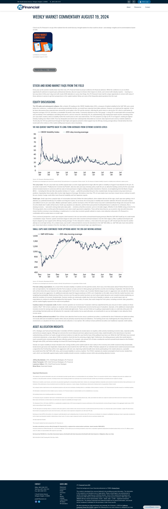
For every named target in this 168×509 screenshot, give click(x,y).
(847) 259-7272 (56, 1)
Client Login (145, 1)
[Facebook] (134, 1)
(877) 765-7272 (44, 489)
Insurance (62, 492)
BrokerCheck (115, 488)
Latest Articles (64, 500)
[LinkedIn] (129, 1)
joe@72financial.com (40, 499)
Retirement (63, 487)
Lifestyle (62, 498)
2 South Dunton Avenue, (33, 1)
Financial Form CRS (84, 485)
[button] (128, 7)
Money (62, 496)
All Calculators (64, 503)
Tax (61, 494)
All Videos (62, 501)
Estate (61, 490)
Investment (63, 489)
